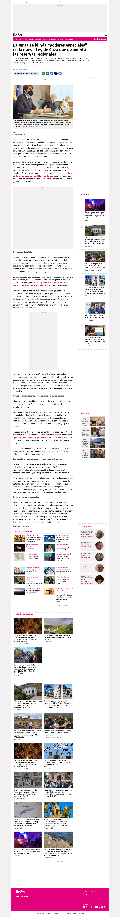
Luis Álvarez (47, 709)
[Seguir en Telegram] (91, 907)
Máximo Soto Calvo (90, 320)
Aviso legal (68, 913)
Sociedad (38, 39)
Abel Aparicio (17, 709)
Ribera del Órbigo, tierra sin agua (86, 543)
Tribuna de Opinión (86, 526)
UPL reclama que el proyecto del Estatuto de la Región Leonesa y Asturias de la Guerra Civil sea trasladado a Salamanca (26, 822)
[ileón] (26, 891)
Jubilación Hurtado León (101, 2)
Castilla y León (69, 39)
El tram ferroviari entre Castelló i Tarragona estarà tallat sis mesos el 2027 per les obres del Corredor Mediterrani (86, 443)
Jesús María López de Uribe (21, 644)
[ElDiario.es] (100, 39)
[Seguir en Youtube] (96, 907)
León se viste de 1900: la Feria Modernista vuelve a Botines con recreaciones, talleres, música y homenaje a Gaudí (26, 793)
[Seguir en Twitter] (87, 907)
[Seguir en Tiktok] (99, 907)
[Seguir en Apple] (86, 894)
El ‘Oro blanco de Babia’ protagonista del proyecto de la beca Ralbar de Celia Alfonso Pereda (95, 340)
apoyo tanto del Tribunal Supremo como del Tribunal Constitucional (42, 437)
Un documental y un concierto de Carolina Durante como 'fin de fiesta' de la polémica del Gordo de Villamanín (58, 763)
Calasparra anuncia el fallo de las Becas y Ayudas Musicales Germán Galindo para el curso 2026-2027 (85, 421)
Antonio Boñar (85, 557)
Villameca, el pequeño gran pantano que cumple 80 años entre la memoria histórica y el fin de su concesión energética (28, 704)
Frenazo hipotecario (40, 2)
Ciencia (45, 39)
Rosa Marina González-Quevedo (87, 582)
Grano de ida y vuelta (50, 2)
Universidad (52, 39)
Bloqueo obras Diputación (30, 2)
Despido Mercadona (86, 2)
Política (25, 39)
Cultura (31, 39)
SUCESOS (94, 2)
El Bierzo (60, 39)
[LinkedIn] (60, 73)
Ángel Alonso (85, 567)
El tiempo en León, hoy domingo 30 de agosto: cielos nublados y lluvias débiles (58, 637)
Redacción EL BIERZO (50, 737)
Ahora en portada (20, 680)
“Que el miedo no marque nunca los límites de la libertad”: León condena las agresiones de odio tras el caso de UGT (58, 793)
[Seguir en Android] (84, 894)
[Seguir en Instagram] (93, 907)
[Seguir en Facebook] (89, 907)
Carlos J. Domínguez (19, 798)
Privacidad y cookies (58, 913)
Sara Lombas (47, 769)
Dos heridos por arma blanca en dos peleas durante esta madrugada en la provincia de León (27, 851)
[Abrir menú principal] (106, 35)
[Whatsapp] (43, 73)
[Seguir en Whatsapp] (102, 907)
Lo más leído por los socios (23, 614)
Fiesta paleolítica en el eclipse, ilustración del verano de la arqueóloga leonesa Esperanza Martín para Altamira (25, 638)
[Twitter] (56, 73)
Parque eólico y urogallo (68, 2)
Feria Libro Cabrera (78, 2)
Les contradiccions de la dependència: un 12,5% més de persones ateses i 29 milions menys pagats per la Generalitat (86, 432)
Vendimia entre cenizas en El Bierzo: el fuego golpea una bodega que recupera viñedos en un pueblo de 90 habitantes (28, 734)
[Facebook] (47, 73)
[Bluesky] (51, 73)
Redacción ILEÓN (49, 642)
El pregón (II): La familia (86, 554)
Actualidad (18, 39)
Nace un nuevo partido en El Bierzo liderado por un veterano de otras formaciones (57, 733)
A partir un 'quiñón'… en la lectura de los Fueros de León (94, 316)
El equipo (48, 913)
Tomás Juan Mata (86, 546)
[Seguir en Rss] (104, 907)
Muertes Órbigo (58, 2)
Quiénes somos (40, 913)
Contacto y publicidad (78, 913)
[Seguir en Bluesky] (84, 907)
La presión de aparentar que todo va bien (86, 577)
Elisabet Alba (17, 739)
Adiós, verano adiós (87, 565)
